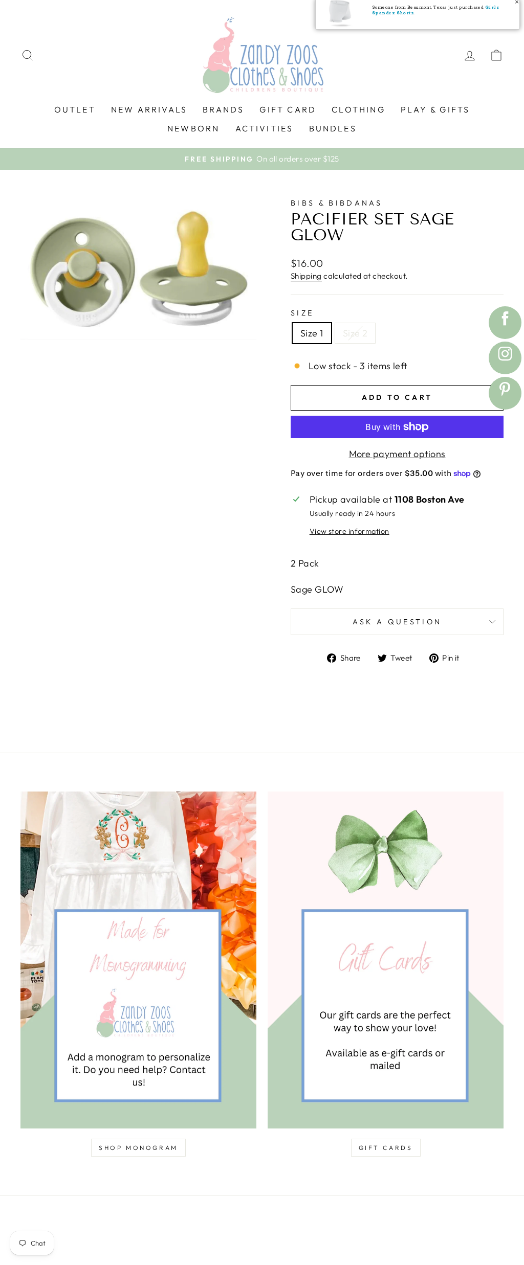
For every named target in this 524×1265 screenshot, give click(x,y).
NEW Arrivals (149, 109)
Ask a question (397, 621)
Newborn (193, 128)
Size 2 (355, 333)
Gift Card (287, 109)
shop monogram (138, 1147)
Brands (223, 109)
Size (302, 313)
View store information (349, 531)
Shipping (306, 276)
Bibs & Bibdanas (337, 203)
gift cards (386, 1147)
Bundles (333, 128)
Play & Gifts (435, 109)
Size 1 (311, 333)
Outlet (75, 109)
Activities (264, 128)
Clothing (358, 109)
